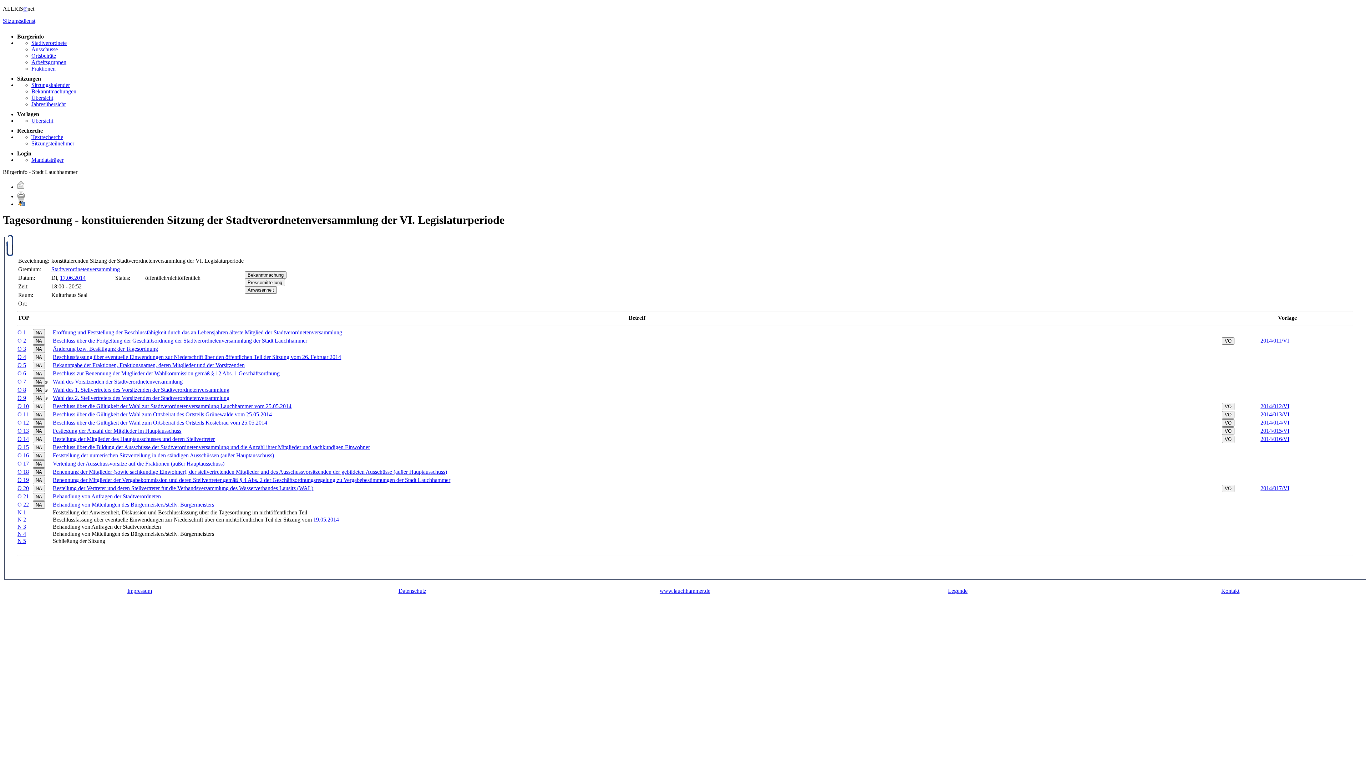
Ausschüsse (44, 49)
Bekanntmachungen (53, 91)
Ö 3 (21, 349)
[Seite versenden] (21, 187)
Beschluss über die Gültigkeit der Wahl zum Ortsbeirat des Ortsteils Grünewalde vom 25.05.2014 (162, 414)
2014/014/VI (1274, 423)
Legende (958, 591)
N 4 (21, 534)
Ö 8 (21, 390)
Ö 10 (23, 406)
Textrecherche (47, 137)
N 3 (21, 527)
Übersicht (42, 98)
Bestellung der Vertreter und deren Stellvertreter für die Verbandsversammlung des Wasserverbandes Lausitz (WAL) (183, 488)
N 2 (21, 520)
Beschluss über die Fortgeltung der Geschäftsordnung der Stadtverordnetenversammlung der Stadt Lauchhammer (180, 341)
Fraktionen (43, 69)
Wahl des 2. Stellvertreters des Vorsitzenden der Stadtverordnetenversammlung (141, 398)
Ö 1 (21, 332)
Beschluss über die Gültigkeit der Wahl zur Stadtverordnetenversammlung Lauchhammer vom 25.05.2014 (172, 406)
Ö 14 (23, 439)
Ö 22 (23, 505)
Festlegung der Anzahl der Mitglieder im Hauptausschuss (117, 431)
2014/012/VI (1274, 406)
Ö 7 (21, 382)
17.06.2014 (73, 278)
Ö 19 (23, 480)
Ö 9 (21, 398)
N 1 (21, 512)
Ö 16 (23, 455)
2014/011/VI (1274, 341)
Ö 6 (21, 373)
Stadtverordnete (49, 43)
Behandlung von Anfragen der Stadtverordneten (107, 496)
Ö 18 (23, 472)
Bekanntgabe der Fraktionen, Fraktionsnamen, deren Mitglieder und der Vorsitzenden (149, 365)
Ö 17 (23, 464)
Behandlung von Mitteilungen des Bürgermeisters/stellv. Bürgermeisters (133, 505)
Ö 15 (23, 447)
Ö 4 (21, 357)
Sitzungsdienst (19, 21)
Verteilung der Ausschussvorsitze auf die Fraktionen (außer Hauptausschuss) (138, 464)
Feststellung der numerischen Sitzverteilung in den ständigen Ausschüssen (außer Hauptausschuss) (163, 455)
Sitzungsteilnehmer (52, 143)
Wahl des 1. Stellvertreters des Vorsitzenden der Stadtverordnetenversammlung (141, 390)
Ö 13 (23, 431)
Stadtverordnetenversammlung (85, 269)
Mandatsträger (47, 160)
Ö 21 (23, 496)
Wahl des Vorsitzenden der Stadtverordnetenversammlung (118, 382)
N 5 (21, 541)
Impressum (139, 591)
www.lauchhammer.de (685, 591)
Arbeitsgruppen (48, 62)
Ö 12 (23, 423)
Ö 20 (23, 488)
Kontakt (1230, 591)
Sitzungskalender (50, 85)
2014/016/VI (1274, 439)
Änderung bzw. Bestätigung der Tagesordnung (105, 349)
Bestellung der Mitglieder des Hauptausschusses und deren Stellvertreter (134, 439)
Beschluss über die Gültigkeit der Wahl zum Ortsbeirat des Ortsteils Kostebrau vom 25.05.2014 (160, 423)
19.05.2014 (326, 520)
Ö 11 (23, 414)
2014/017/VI (1274, 488)
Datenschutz (412, 591)
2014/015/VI (1274, 431)
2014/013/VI (1274, 414)
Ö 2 (21, 341)
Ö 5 (21, 365)
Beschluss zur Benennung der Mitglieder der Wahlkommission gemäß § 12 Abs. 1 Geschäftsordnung (166, 373)
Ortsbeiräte (43, 56)
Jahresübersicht (48, 104)
